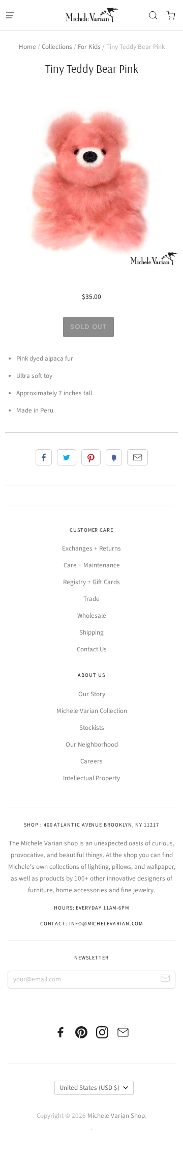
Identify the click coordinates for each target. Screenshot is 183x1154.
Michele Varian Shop (116, 1115)
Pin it (91, 457)
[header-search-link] (153, 15)
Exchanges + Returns (91, 548)
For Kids (89, 46)
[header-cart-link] (170, 15)
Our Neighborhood (92, 744)
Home (27, 46)
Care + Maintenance (92, 565)
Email (137, 457)
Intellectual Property (91, 778)
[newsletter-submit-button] (165, 979)
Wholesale (91, 615)
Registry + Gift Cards (91, 582)
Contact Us (92, 649)
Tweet (66, 457)
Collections (57, 46)
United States (89, 1087)
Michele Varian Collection (91, 711)
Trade (91, 598)
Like (44, 457)
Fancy (114, 457)
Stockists (91, 727)
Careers (91, 761)
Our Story (91, 694)
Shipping (91, 632)
